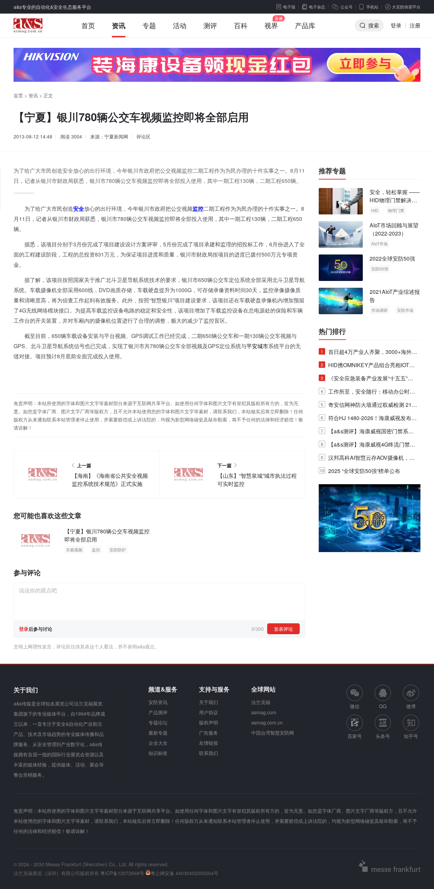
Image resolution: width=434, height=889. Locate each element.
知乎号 (411, 736)
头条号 (383, 736)
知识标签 (158, 753)
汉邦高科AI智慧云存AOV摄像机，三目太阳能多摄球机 (368, 459)
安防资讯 (158, 702)
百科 (241, 25)
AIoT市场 (379, 243)
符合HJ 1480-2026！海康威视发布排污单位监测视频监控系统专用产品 (369, 419)
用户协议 (208, 712)
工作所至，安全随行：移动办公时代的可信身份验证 (368, 392)
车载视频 (74, 549)
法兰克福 (260, 702)
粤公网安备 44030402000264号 (184, 873)
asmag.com (263, 712)
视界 (271, 25)
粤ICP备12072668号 (122, 873)
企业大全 (158, 742)
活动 (179, 25)
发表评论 (283, 628)
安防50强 (379, 268)
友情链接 (208, 742)
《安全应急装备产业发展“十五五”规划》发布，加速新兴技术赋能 (367, 379)
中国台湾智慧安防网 (272, 732)
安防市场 (405, 310)
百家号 (355, 736)
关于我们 (208, 702)
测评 (210, 25)
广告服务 (208, 732)
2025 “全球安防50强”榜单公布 (360, 471)
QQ (383, 706)
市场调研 (379, 310)
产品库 (305, 25)
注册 (415, 25)
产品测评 (158, 712)
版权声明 (208, 722)
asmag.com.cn (267, 722)
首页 (88, 25)
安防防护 (118, 549)
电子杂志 (317, 7)
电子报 (289, 7)
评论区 (143, 136)
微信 (355, 697)
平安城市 (257, 346)
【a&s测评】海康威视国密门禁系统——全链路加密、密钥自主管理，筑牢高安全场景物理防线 (368, 432)
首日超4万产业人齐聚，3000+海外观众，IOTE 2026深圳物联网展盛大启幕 (369, 353)
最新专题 (158, 732)
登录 (396, 25)
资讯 (118, 25)
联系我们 (208, 753)
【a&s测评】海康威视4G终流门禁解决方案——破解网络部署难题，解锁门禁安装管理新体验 (368, 445)
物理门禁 (396, 210)
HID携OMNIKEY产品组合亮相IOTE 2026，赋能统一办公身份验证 (367, 366)
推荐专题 (332, 170)
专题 (149, 25)
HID (374, 210)
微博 (411, 706)
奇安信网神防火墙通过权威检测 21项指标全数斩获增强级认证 (369, 406)
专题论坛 (158, 722)
